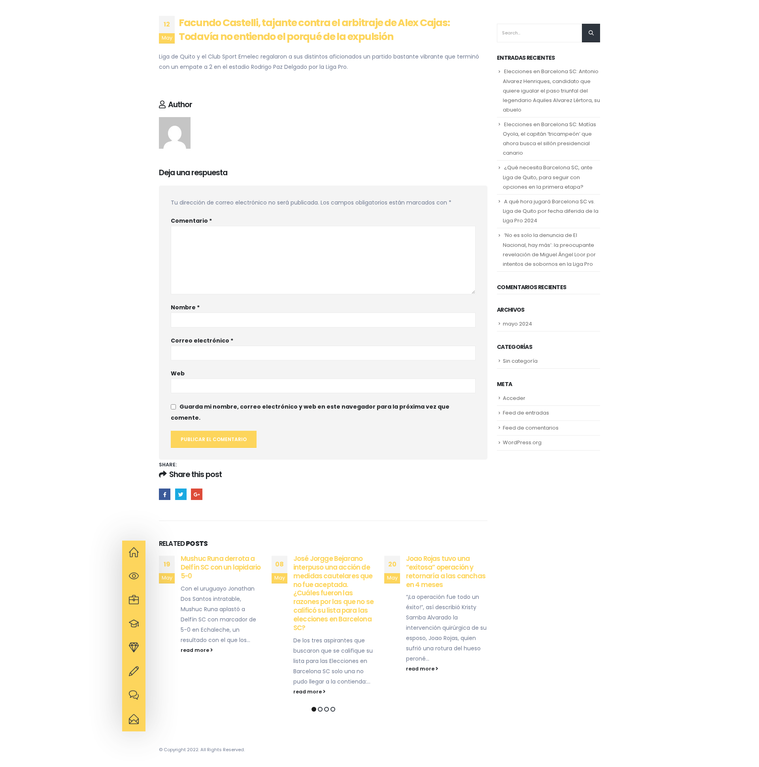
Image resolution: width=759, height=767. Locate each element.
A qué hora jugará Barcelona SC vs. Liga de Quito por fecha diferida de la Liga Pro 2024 (551, 211)
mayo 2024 (517, 324)
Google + (196, 494)
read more (195, 650)
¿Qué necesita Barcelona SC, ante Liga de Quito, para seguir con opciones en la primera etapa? (548, 177)
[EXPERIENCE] (133, 576)
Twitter (181, 494)
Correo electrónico (202, 341)
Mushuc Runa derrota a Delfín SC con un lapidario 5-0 (221, 567)
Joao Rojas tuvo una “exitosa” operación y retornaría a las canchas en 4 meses (445, 571)
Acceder (514, 398)
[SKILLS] (133, 624)
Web (178, 373)
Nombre (185, 307)
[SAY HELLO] (133, 719)
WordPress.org (522, 442)
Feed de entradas (526, 413)
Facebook (164, 494)
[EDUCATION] (133, 600)
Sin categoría (520, 361)
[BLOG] (133, 696)
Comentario (191, 221)
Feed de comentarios (531, 428)
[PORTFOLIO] (133, 648)
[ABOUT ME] (133, 552)
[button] (314, 709)
